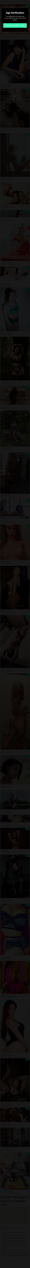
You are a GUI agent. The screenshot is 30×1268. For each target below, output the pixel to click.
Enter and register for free (15, 25)
